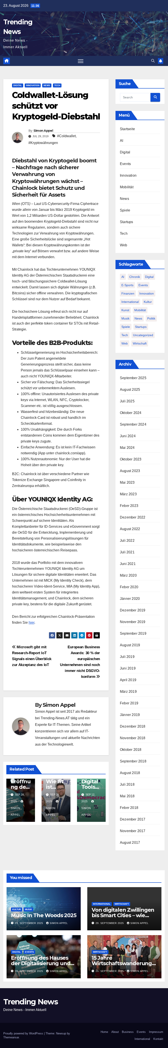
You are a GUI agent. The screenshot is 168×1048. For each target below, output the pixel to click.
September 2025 (133, 378)
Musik (125, 318)
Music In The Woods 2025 (43, 915)
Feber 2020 (129, 587)
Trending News (30, 1001)
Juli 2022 (127, 540)
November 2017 (132, 831)
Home (104, 1032)
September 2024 (133, 424)
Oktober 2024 (130, 413)
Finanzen (127, 293)
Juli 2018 (127, 784)
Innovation (32, 85)
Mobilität (126, 187)
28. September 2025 (29, 971)
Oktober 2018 (130, 749)
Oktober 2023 (130, 459)
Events (125, 164)
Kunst (125, 310)
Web (123, 245)
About (115, 1032)
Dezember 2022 (132, 517)
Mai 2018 (127, 796)
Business (128, 1032)
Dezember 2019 (132, 610)
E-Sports (127, 285)
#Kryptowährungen (43, 143)
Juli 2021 (127, 552)
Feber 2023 (129, 506)
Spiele (125, 210)
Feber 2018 (129, 808)
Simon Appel (43, 131)
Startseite (127, 129)
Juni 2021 (128, 564)
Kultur (148, 302)
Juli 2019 (127, 657)
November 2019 (132, 622)
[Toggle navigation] (80, 61)
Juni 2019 (128, 668)
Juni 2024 (128, 436)
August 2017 (130, 842)
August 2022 (130, 529)
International (130, 302)
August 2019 (130, 645)
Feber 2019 (129, 703)
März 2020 (128, 575)
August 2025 (130, 389)
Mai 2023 (127, 482)
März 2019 (128, 691)
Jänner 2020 (130, 598)
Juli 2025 (127, 401)
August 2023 (130, 471)
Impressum (156, 1032)
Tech (57, 85)
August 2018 (130, 773)
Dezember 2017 (132, 819)
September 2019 (133, 633)
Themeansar (11, 1037)
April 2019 (128, 680)
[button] (153, 61)
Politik (151, 318)
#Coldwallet (66, 136)
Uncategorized (143, 335)
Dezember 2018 (132, 726)
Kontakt (158, 1039)
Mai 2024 (127, 447)
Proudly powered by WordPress (23, 1033)
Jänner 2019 (130, 715)
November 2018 (132, 738)
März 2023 (128, 494)
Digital (17, 85)
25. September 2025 (110, 971)
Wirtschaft (140, 343)
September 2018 (133, 761)
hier (31, 622)
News (47, 85)
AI (121, 140)
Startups (126, 222)
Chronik (134, 277)
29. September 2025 (29, 923)
